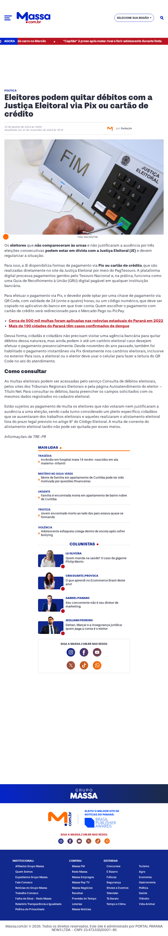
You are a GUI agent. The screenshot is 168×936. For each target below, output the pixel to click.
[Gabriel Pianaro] (50, 602)
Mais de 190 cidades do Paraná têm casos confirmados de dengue (69, 326)
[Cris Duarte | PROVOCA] (50, 580)
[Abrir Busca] (162, 18)
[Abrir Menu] (8, 18)
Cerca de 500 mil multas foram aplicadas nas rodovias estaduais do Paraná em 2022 (86, 320)
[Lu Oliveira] (50, 558)
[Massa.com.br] (33, 18)
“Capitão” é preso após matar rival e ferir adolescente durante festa (99, 41)
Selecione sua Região (133, 17)
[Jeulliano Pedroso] (50, 625)
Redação (126, 128)
